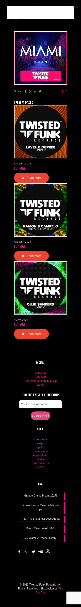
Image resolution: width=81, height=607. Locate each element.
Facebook (41, 377)
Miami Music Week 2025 (40, 528)
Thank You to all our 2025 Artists (40, 518)
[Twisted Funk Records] (24, 12)
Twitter (40, 384)
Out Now (19, 168)
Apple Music (40, 455)
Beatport (41, 443)
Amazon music (41, 463)
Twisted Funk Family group (40, 381)
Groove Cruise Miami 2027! (40, 495)
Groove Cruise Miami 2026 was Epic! (40, 507)
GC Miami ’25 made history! (40, 537)
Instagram (40, 373)
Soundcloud (40, 451)
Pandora (40, 459)
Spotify (40, 447)
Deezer (40, 467)
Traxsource (40, 439)
